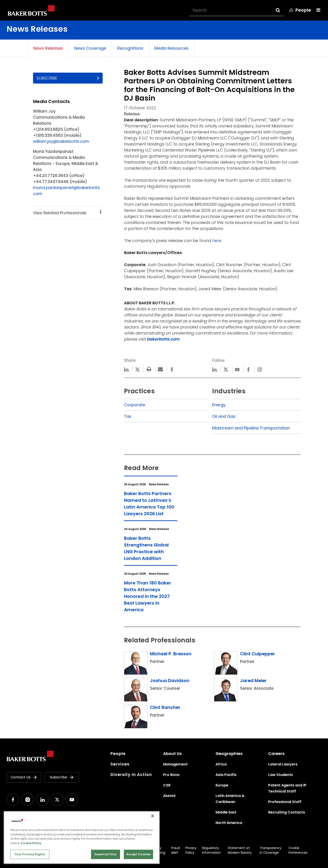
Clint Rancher (165, 707)
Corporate (134, 405)
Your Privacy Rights (30, 854)
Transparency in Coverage (270, 850)
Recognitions (130, 48)
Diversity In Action (131, 774)
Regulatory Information (211, 850)
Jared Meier (253, 680)
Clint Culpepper (257, 654)
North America (229, 822)
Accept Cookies (138, 854)
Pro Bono (171, 774)
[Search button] (282, 10)
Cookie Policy (31, 843)
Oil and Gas (223, 416)
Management (175, 764)
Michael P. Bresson (170, 654)
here (216, 240)
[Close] (153, 816)
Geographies (229, 753)
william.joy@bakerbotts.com (61, 141)
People (118, 753)
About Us (172, 753)
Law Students (280, 774)
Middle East (226, 812)
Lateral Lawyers (282, 764)
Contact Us (21, 777)
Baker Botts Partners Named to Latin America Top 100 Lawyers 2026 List (149, 503)
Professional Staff (284, 801)
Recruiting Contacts (286, 812)
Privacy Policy (191, 850)
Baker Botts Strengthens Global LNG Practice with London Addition (146, 548)
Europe (222, 785)
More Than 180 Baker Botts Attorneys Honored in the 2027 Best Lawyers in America (147, 596)
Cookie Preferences (298, 850)
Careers (276, 753)
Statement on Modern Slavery (240, 850)
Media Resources (171, 48)
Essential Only (106, 854)
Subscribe (47, 78)
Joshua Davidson (169, 680)
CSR (166, 785)
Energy (219, 405)
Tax (127, 416)
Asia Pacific (226, 774)
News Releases (48, 48)
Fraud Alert (175, 850)
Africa (221, 764)
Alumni (169, 795)
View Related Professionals (60, 213)
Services (119, 764)
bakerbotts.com (163, 339)
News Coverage (90, 48)
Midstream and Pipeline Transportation (251, 428)
